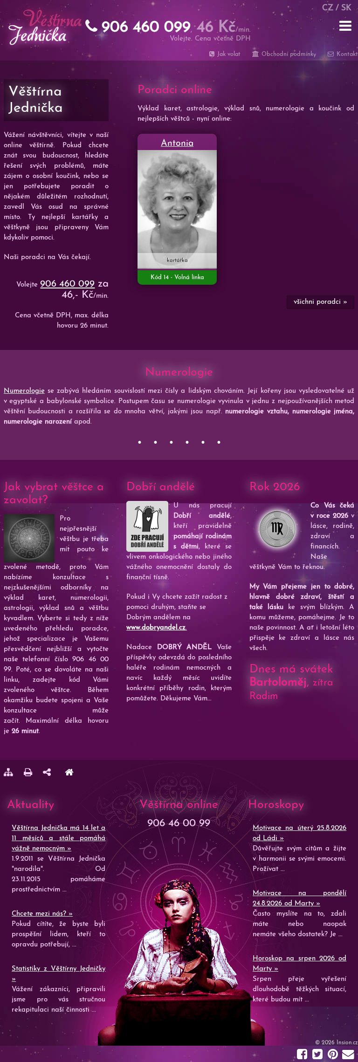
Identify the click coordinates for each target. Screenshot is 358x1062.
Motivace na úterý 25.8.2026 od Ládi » (299, 833)
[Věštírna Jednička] (69, 773)
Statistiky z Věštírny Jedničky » (58, 974)
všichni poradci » (320, 302)
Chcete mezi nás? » (42, 914)
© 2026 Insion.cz (336, 1043)
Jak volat (228, 54)
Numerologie (24, 391)
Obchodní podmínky (288, 54)
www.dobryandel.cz (156, 627)
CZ (327, 8)
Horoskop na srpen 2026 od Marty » (299, 964)
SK (346, 8)
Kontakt (346, 54)
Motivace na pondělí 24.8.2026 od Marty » (299, 898)
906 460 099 (67, 284)
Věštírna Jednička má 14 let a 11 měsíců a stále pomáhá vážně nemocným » (58, 838)
